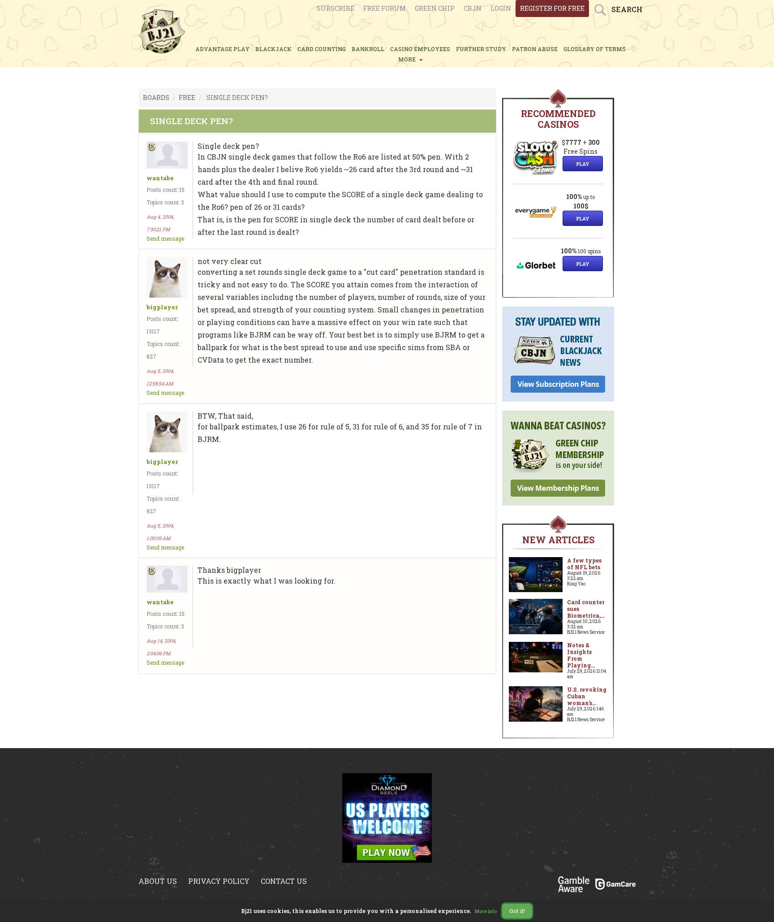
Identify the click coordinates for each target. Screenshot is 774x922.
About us (157, 881)
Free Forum (384, 8)
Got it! (517, 911)
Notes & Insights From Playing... (581, 655)
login (500, 8)
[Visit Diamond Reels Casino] (387, 817)
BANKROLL (368, 49)
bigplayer (162, 307)
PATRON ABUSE (535, 49)
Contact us (284, 881)
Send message (165, 238)
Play (582, 163)
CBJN (473, 8)
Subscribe (335, 8)
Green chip (435, 8)
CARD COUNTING (321, 49)
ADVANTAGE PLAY (222, 49)
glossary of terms (594, 49)
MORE (408, 59)
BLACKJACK (273, 49)
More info (486, 911)
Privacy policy (218, 881)
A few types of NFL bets (584, 564)
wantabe (160, 178)
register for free (552, 8)
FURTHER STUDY (481, 49)
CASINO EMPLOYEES (420, 49)
